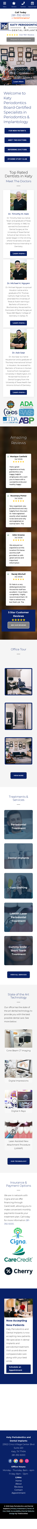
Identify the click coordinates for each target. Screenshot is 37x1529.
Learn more (18, 253)
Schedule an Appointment (15, 1368)
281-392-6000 (20, 15)
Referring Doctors (17, 150)
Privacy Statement (18, 1508)
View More (18, 775)
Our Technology (18, 1161)
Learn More (18, 82)
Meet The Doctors (17, 140)
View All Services (18, 975)
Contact (18, 1490)
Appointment (18, 1493)
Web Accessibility (14, 1511)
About (18, 1484)
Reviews (18, 1487)
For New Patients (17, 131)
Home (18, 1481)
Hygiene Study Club (17, 159)
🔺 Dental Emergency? (20, 18)
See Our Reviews (18, 625)
